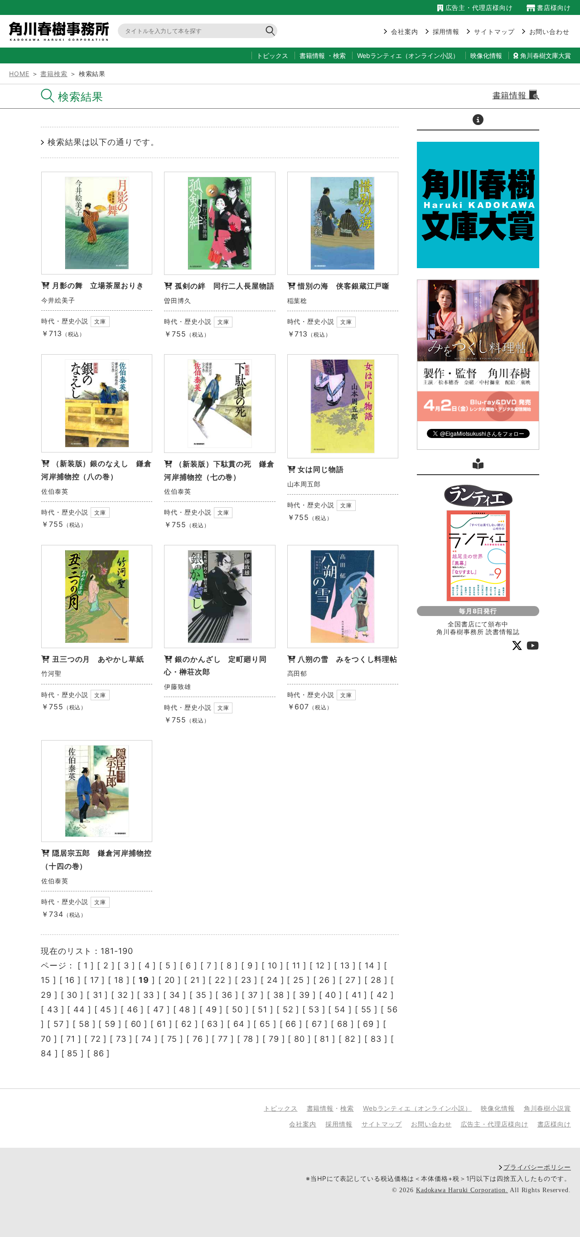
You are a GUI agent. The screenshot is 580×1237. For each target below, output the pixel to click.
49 (211, 1009)
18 (119, 980)
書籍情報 (312, 55)
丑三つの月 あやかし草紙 (98, 659)
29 (46, 995)
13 (345, 965)
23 (246, 980)
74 (146, 1039)
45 (105, 1009)
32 (122, 995)
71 (70, 1039)
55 (366, 1009)
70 (46, 1039)
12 (320, 965)
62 (186, 1024)
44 (79, 1009)
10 (272, 965)
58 (84, 1024)
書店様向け (553, 7)
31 (97, 995)
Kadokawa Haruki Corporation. (462, 1190)
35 (201, 995)
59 (110, 1024)
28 (376, 980)
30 (72, 995)
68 (342, 1024)
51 (262, 1009)
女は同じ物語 (320, 469)
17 (94, 980)
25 (298, 980)
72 (96, 1039)
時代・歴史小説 (64, 321)
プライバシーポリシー (537, 1167)
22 (220, 980)
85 (72, 1053)
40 (330, 995)
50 (237, 1009)
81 (324, 1039)
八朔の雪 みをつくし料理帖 (347, 659)
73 (121, 1039)
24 (272, 980)
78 (248, 1039)
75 (172, 1039)
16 (70, 980)
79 (274, 1039)
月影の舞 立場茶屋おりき (98, 285)
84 (46, 1053)
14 (370, 965)
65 (265, 1024)
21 (195, 980)
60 (136, 1024)
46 (132, 1009)
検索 (339, 55)
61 (161, 1024)
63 (212, 1024)
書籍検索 (54, 73)
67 (317, 1024)
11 (296, 965)
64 (239, 1024)
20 (169, 980)
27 (350, 980)
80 (299, 1039)
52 (288, 1009)
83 (376, 1039)
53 (314, 1009)
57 (58, 1024)
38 (278, 995)
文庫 (100, 321)
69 (368, 1024)
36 (227, 995)
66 (290, 1024)
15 (45, 980)
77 (223, 1039)
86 (98, 1053)
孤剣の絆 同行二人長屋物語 (225, 285)
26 (324, 980)
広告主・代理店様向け (478, 7)
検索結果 (80, 96)
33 (148, 995)
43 (52, 1009)
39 (304, 995)
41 (357, 995)
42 (382, 995)
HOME (19, 73)
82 (350, 1039)
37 (253, 995)
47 (158, 1009)
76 (198, 1039)
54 (340, 1009)
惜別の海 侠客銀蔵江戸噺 (344, 285)
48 (184, 1009)
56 (392, 1009)
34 (175, 995)
